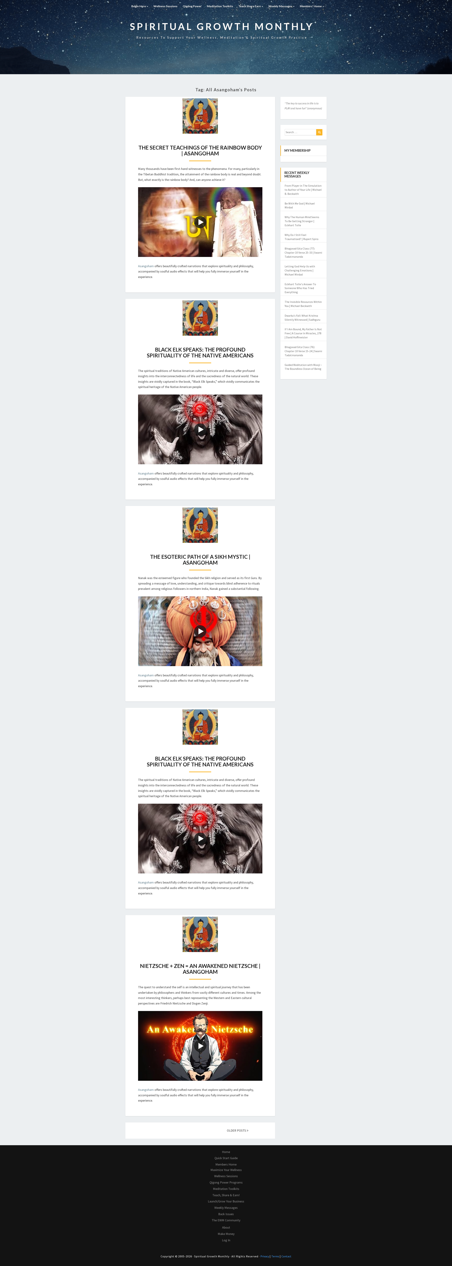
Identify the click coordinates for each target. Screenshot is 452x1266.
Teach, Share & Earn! (226, 1195)
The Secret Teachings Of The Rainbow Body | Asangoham (200, 150)
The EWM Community (226, 1220)
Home (226, 1152)
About (226, 1227)
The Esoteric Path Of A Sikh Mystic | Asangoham (200, 559)
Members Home (226, 1164)
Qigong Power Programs (226, 1182)
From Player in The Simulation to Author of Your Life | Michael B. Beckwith (303, 189)
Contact (286, 1256)
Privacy (265, 1256)
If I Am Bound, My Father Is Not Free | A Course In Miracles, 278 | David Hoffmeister (303, 333)
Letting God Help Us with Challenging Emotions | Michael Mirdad (300, 270)
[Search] (319, 132)
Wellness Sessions (165, 6)
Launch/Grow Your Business (226, 1201)
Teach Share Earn (249, 6)
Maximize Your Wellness (226, 1170)
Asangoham (146, 266)
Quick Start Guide (226, 1158)
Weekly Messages (280, 6)
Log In (226, 1240)
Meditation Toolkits (220, 6)
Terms (275, 1256)
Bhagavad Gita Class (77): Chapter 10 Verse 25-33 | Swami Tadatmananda (303, 252)
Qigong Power (192, 6)
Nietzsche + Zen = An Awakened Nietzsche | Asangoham (200, 969)
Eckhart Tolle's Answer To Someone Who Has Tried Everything (300, 288)
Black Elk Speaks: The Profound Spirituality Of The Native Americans (200, 352)
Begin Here (138, 6)
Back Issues (226, 1214)
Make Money (226, 1234)
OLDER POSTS (237, 1130)
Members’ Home (311, 6)
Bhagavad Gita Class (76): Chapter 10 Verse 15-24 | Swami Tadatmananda (303, 351)
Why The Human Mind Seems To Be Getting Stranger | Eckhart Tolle (302, 221)
